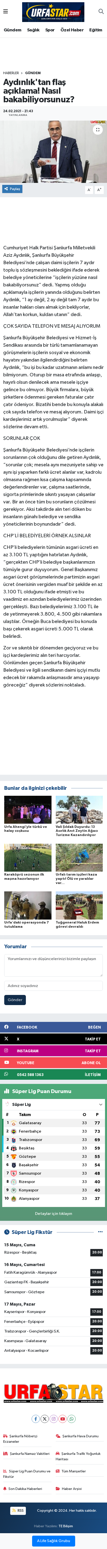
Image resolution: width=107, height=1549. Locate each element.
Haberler (11, 73)
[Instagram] (54, 1419)
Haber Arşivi (72, 1489)
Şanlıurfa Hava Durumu (80, 1436)
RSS (20, 1510)
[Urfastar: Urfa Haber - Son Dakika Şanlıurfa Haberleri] (53, 12)
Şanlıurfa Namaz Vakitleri (30, 1454)
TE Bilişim (65, 1526)
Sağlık (33, 30)
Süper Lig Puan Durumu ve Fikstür (27, 1474)
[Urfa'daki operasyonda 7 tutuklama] (28, 905)
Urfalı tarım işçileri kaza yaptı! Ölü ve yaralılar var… (76, 879)
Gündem (12, 30)
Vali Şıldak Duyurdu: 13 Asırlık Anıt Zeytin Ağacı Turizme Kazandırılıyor (77, 831)
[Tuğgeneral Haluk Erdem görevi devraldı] (79, 905)
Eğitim (95, 30)
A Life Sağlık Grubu (53, 1541)
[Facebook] (36, 1419)
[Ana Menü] (5, 12)
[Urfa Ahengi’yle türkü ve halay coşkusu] (28, 810)
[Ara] (101, 12)
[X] (45, 1419)
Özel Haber (72, 30)
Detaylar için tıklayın (53, 1214)
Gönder (15, 1000)
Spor (50, 30)
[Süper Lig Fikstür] (100, 1232)
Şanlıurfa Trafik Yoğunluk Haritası (78, 1456)
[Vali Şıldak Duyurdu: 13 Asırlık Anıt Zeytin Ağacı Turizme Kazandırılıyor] (79, 810)
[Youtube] (62, 1419)
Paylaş (15, 189)
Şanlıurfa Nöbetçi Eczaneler (20, 1438)
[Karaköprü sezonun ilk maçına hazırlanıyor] (28, 857)
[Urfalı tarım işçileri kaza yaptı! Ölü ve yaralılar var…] (79, 857)
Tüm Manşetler (73, 1471)
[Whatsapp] (71, 1419)
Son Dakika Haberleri (25, 1489)
